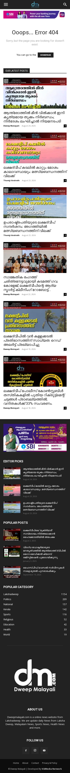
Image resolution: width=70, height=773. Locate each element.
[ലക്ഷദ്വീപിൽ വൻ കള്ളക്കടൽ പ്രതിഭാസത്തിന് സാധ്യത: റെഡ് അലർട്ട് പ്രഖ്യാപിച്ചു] (35, 316)
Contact (35, 763)
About (25, 763)
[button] (5, 4)
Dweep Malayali (11, 125)
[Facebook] (25, 750)
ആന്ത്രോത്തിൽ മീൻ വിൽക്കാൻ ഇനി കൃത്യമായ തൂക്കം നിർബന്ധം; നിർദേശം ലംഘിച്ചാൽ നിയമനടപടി (34, 117)
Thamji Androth (11, 180)
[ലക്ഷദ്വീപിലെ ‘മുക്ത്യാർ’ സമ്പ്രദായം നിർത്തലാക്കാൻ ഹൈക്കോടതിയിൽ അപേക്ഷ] (11, 534)
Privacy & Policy (49, 763)
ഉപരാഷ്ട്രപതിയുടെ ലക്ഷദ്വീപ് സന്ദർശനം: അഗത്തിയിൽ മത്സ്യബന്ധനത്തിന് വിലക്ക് (29, 226)
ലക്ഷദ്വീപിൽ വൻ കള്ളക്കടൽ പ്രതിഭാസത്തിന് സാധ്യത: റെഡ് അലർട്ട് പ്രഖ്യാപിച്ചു (31, 340)
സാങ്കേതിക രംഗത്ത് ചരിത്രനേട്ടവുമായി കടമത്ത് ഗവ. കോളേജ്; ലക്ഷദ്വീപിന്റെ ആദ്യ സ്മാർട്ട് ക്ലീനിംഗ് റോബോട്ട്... (30, 283)
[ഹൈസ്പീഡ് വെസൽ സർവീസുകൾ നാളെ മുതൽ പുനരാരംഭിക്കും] (11, 572)
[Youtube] (44, 750)
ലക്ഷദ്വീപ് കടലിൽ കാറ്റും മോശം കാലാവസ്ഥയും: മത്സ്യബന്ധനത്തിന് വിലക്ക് (35, 171)
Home (16, 763)
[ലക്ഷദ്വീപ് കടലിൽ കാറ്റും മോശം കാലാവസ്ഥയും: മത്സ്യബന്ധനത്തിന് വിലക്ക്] (35, 148)
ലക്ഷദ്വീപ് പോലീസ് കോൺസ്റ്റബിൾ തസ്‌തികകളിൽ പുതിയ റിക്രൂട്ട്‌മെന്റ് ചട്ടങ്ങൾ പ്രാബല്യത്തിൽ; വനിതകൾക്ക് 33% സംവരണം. (34, 397)
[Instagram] (35, 750)
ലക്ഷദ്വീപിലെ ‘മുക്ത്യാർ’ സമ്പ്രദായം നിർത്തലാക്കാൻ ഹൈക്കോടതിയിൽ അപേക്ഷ (39, 533)
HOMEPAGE (45, 55)
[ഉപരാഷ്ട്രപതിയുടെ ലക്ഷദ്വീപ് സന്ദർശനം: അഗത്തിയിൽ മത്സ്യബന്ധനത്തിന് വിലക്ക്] (35, 202)
